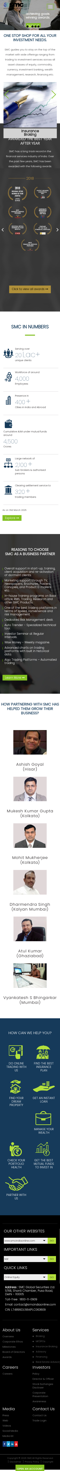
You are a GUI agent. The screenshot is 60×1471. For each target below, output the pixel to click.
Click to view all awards (28, 289)
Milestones (9, 1346)
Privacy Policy (32, 1461)
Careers (7, 1373)
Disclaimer (15, 1461)
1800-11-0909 (28, 1299)
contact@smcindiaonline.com (35, 1305)
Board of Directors (13, 1352)
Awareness (39, 1401)
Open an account (30, 1469)
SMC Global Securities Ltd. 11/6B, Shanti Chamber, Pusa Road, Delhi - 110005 (30, 1290)
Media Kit (8, 1436)
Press (5, 1415)
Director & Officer (43, 1379)
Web (5, 1420)
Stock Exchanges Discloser (42, 1385)
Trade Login (39, 1420)
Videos (6, 1425)
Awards (7, 1357)
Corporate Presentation (40, 1394)
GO (52, 1240)
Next (54, 94)
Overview (8, 1336)
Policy (35, 1373)
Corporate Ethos (12, 1341)
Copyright (47, 1461)
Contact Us (39, 1415)
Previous (6, 94)
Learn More (13, 678)
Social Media (10, 1431)
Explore (10, 518)
